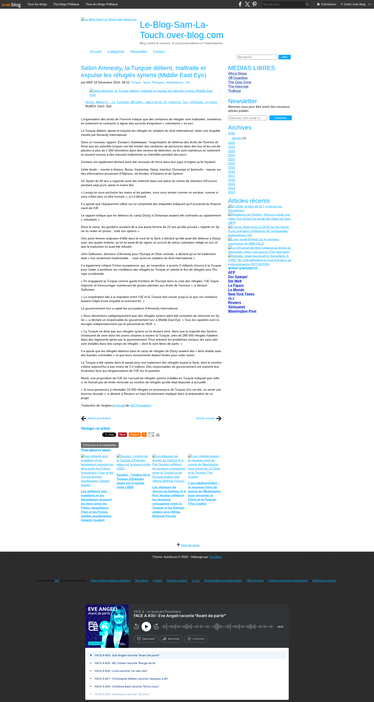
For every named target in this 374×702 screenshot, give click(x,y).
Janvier (237, 138)
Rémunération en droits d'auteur (223, 580)
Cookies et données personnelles (288, 580)
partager (173, 639)
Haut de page (190, 545)
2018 (231, 171)
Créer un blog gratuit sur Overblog (110, 580)
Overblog (215, 557)
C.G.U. (196, 580)
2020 (231, 163)
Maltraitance (174, 82)
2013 (231, 192)
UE (187, 82)
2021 (231, 159)
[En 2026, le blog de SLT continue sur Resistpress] (259, 208)
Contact (159, 52)
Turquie (136, 82)
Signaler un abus (177, 580)
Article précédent (99, 418)
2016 (231, 180)
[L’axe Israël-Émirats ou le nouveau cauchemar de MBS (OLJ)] (259, 241)
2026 (231, 133)
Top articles (141, 580)
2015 (231, 184)
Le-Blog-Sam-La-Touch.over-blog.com (182, 30)
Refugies (158, 82)
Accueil (96, 52)
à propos (198, 639)
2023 (231, 151)
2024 (231, 147)
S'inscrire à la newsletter (99, 445)
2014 (231, 188)
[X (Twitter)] (247, 4)
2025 (231, 143)
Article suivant (205, 418)
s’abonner (148, 639)
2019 (231, 167)
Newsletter (139, 52)
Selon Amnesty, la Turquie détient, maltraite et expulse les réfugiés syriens (151, 102)
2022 (231, 155)
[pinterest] (254, 4)
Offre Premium (255, 580)
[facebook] (240, 4)
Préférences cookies (324, 580)
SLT (57, 580)
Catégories (116, 52)
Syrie (146, 82)
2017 (231, 175)
